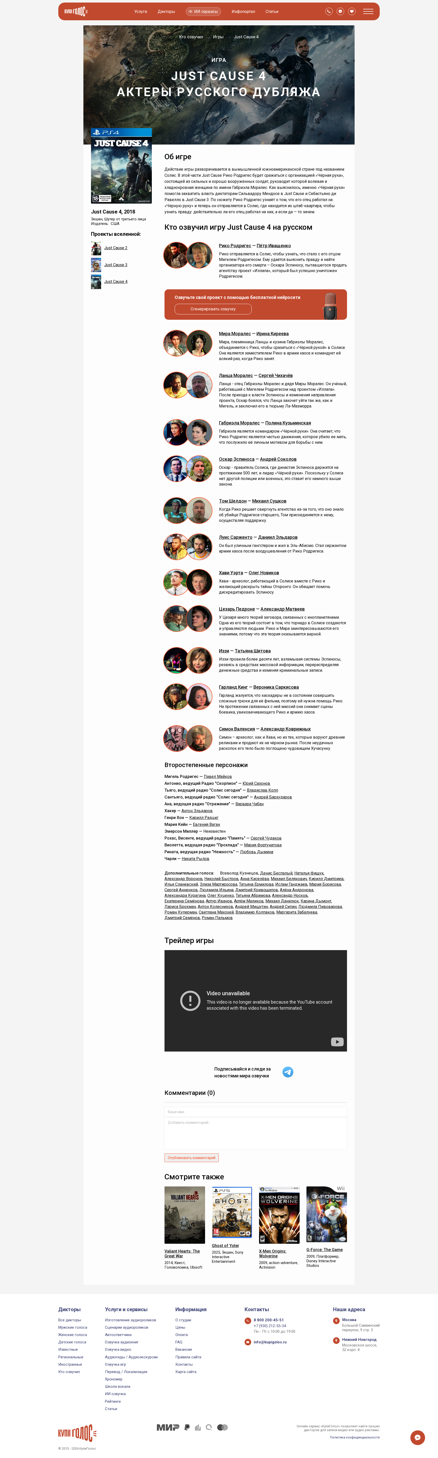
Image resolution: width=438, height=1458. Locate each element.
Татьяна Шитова (253, 650)
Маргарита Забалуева (296, 912)
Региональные (70, 1357)
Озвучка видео (118, 1349)
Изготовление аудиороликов (130, 1320)
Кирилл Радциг (203, 817)
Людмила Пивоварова (320, 906)
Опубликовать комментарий (191, 1158)
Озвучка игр (115, 1364)
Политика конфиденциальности (355, 1437)
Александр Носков (290, 895)
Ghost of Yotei (225, 1245)
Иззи (224, 650)
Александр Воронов (184, 878)
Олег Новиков (264, 572)
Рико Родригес (235, 245)
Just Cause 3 (115, 264)
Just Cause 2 (115, 248)
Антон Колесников (215, 906)
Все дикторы (69, 1320)
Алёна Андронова (296, 889)
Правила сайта (188, 1357)
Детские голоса (72, 1342)
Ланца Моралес (236, 375)
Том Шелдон (233, 501)
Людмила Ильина (216, 889)
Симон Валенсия (237, 729)
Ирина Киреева (273, 333)
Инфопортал (243, 11)
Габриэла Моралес (239, 422)
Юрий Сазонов (256, 783)
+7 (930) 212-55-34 (270, 1326)
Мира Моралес (235, 333)
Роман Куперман (181, 912)
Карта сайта (185, 1372)
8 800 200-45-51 (269, 1320)
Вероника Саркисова (276, 687)
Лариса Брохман (180, 906)
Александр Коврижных (286, 729)
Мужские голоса (72, 1327)
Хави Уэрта (231, 572)
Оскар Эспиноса (236, 459)
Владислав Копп (262, 790)
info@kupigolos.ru (270, 1342)
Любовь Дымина (256, 851)
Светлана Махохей (216, 912)
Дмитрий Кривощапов (256, 889)
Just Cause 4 (115, 281)
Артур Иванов (219, 901)
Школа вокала (117, 1386)
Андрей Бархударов (273, 797)
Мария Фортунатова (263, 845)
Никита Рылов (195, 858)
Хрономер (113, 1379)
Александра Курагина (185, 895)
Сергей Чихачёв (276, 375)
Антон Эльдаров (197, 810)
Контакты (184, 1364)
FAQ (178, 1342)
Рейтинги (113, 1401)
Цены (180, 1327)
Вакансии (183, 1349)
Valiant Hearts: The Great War (182, 1253)
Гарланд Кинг (233, 687)
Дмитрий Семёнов (182, 917)
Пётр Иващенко (274, 245)
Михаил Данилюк (282, 901)
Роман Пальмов (217, 917)
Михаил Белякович (289, 878)
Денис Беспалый (276, 873)
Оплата (181, 1334)
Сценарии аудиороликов (126, 1327)
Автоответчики (118, 1334)
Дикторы (166, 11)
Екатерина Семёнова (184, 901)
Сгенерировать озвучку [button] (213, 309)
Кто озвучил (69, 1372)
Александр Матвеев (283, 609)
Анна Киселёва (254, 878)
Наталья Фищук (309, 873)
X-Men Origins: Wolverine (272, 1253)
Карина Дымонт (316, 901)
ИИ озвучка (115, 1394)
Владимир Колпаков (255, 912)
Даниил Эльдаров (278, 537)
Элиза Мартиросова (218, 884)
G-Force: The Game (324, 1249)
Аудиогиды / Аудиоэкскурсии (131, 1357)
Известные (68, 1349)
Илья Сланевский (181, 884)
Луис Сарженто (235, 537)
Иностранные (70, 1364)
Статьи (272, 11)
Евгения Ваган (206, 824)
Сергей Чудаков (266, 838)
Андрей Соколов (278, 459)
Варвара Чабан (249, 804)
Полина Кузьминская (288, 422)
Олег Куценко (220, 895)
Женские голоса (72, 1334)
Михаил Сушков (269, 501)
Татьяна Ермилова (256, 884)
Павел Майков (218, 776)
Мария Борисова (325, 884)
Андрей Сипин (283, 906)
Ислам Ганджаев (291, 884)
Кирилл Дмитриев (326, 878)
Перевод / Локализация (126, 1372)
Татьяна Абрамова (253, 895)
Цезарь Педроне (237, 609)
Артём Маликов (249, 901)
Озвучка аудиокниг (122, 1342)
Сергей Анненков (181, 889)
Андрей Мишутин (251, 906)
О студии (183, 1320)
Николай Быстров (221, 878)
